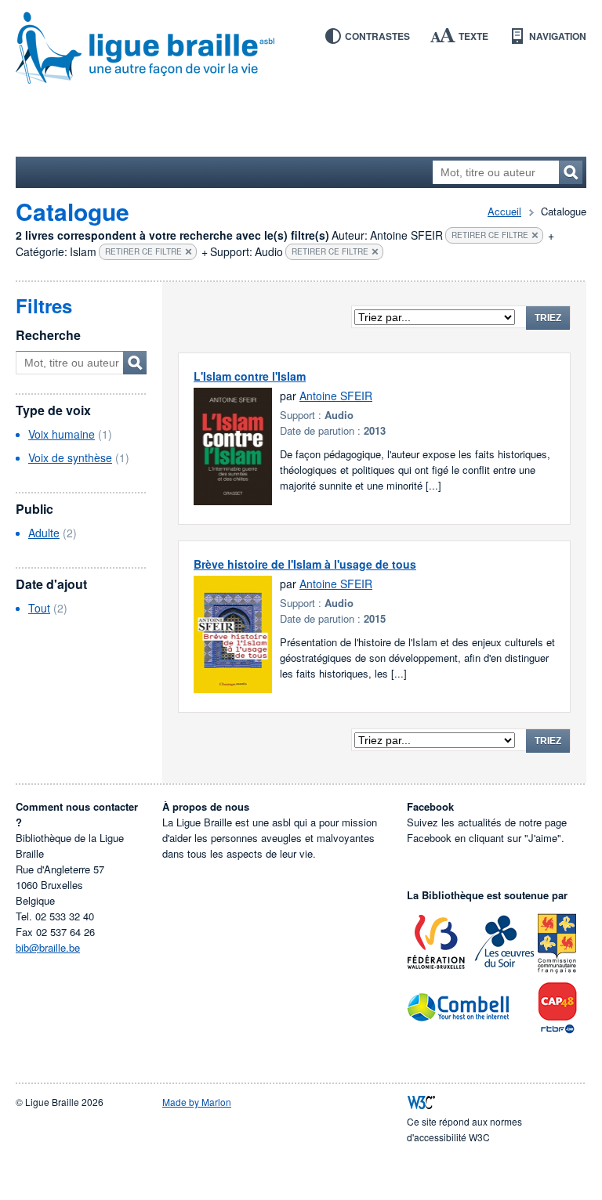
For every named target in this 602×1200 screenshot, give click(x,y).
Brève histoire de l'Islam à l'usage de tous (305, 564)
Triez (548, 318)
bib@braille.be (48, 947)
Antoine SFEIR (335, 395)
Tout (39, 608)
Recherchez (570, 172)
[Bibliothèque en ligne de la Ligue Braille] (301, 48)
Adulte (44, 532)
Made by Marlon (196, 1101)
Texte (473, 36)
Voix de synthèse (70, 457)
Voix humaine (61, 434)
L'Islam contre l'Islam (250, 376)
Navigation (557, 36)
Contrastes (377, 36)
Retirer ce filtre (490, 235)
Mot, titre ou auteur (135, 362)
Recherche (48, 335)
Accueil (504, 211)
